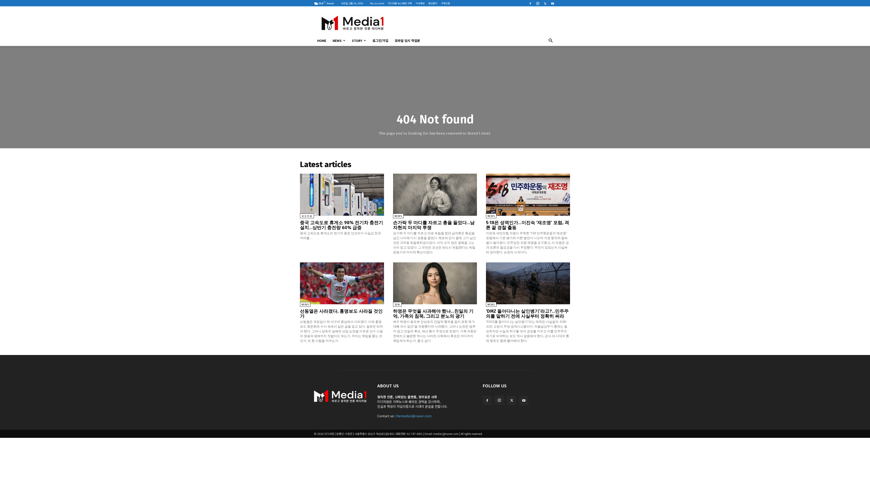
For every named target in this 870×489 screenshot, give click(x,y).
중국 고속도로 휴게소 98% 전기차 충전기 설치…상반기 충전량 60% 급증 (341, 225)
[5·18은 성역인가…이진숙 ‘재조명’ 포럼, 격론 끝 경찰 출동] (528, 195)
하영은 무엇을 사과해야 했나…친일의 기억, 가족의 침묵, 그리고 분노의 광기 (433, 313)
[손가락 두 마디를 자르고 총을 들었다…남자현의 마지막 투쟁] (435, 195)
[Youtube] (552, 3)
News (337, 40)
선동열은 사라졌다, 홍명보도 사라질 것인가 (341, 313)
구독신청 (445, 3)
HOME (321, 40)
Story (357, 40)
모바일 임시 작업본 (407, 40)
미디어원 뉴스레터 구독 (400, 3)
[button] (550, 41)
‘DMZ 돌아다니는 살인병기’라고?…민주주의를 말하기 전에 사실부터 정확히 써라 (527, 313)
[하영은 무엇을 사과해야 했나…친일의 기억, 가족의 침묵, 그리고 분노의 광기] (435, 283)
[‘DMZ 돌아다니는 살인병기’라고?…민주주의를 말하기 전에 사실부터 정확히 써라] (528, 283)
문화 (397, 304)
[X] (545, 3)
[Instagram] (537, 3)
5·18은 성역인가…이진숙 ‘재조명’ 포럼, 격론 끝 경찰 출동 (527, 225)
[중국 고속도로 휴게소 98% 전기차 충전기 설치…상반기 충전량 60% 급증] (342, 195)
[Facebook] (530, 3)
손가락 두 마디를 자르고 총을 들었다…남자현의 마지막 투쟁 (434, 225)
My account (377, 3)
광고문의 (432, 3)
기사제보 (420, 3)
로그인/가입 (380, 40)
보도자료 (307, 216)
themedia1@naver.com (414, 416)
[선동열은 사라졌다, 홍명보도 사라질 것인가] (342, 283)
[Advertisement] (473, 23)
